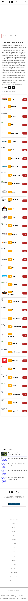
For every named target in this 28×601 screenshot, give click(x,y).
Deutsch (8, 595)
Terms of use (14, 580)
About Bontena (14, 572)
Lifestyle (14, 515)
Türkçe (14, 596)
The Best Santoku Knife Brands (17, 458)
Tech (14, 535)
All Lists (5, 36)
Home (14, 527)
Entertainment (14, 519)
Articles (14, 551)
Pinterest (14, 568)
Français (19, 595)
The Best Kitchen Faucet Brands (17, 470)
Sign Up (25, 3)
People (14, 543)
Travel (14, 539)
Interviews (14, 547)
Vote (25, 99)
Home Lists (14, 36)
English (3, 595)
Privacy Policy (14, 576)
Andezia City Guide (14, 590)
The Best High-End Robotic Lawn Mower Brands (16, 453)
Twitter (14, 564)
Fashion (14, 511)
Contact (14, 584)
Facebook (14, 560)
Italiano (24, 595)
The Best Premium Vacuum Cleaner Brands (16, 478)
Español (13, 595)
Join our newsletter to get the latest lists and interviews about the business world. (14, 497)
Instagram (14, 556)
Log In (26, 1)
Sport (14, 523)
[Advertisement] (14, 20)
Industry (14, 531)
